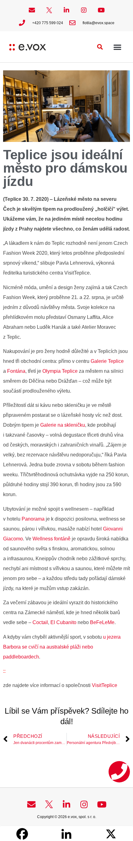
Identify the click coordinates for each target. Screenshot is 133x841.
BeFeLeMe (102, 622)
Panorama (33, 519)
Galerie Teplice (107, 361)
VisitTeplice (104, 685)
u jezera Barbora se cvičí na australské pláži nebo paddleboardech (62, 646)
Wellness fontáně (51, 538)
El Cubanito (63, 622)
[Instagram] (83, 10)
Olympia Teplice (60, 371)
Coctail (40, 622)
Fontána (16, 371)
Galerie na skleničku (62, 425)
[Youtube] (101, 10)
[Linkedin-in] (66, 10)
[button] (100, 47)
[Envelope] (32, 10)
